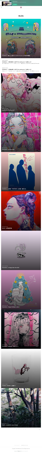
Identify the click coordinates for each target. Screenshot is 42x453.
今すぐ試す (15, 4)
